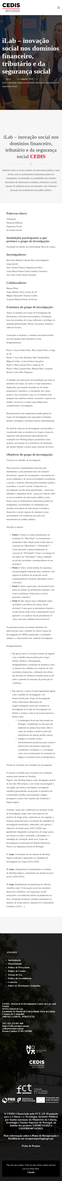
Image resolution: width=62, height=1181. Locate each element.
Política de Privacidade (19, 967)
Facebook (23, 986)
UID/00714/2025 (41, 1125)
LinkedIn (35, 986)
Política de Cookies (17, 971)
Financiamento (15, 964)
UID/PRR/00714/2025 (31, 1128)
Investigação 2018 (25, 79)
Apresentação (14, 960)
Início (8, 79)
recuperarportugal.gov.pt (39, 1138)
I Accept (31, 1172)
